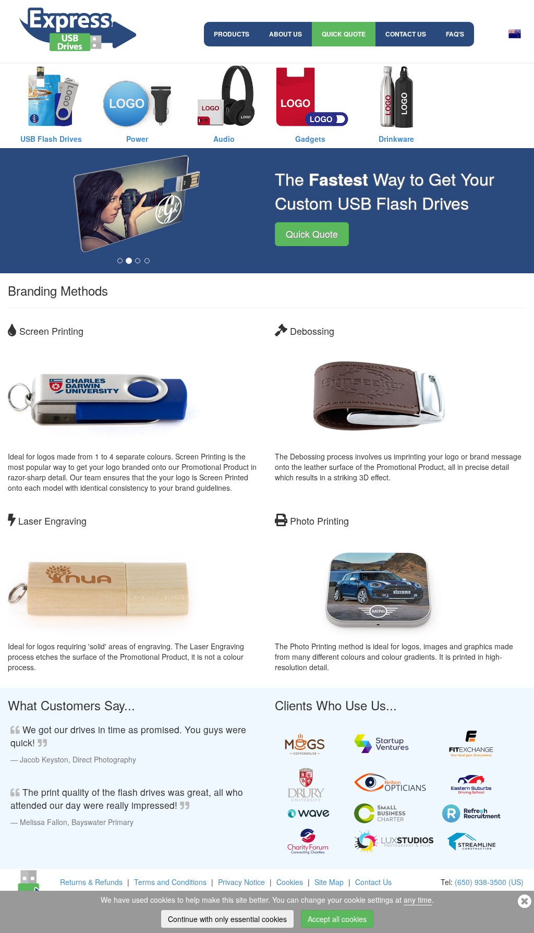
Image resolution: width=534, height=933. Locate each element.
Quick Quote (344, 34)
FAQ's (455, 34)
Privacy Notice (241, 882)
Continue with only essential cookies (227, 919)
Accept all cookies (337, 919)
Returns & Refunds (91, 882)
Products (231, 34)
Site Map (329, 882)
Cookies (289, 882)
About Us (285, 34)
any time (418, 899)
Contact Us (405, 34)
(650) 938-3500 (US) (489, 882)
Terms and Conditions (170, 882)
